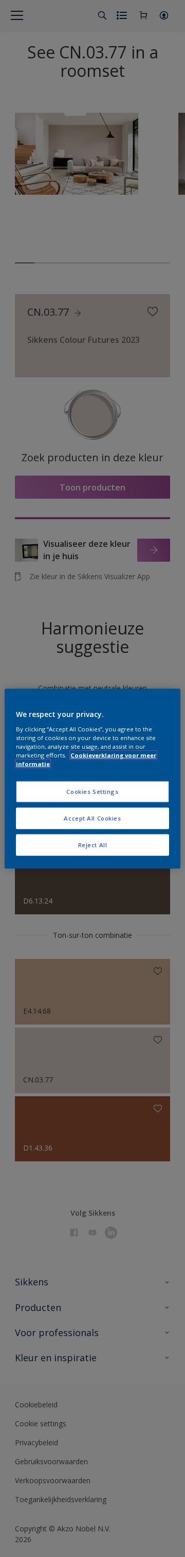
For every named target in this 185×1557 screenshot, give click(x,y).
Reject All (92, 844)
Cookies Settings (92, 791)
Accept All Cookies (92, 818)
